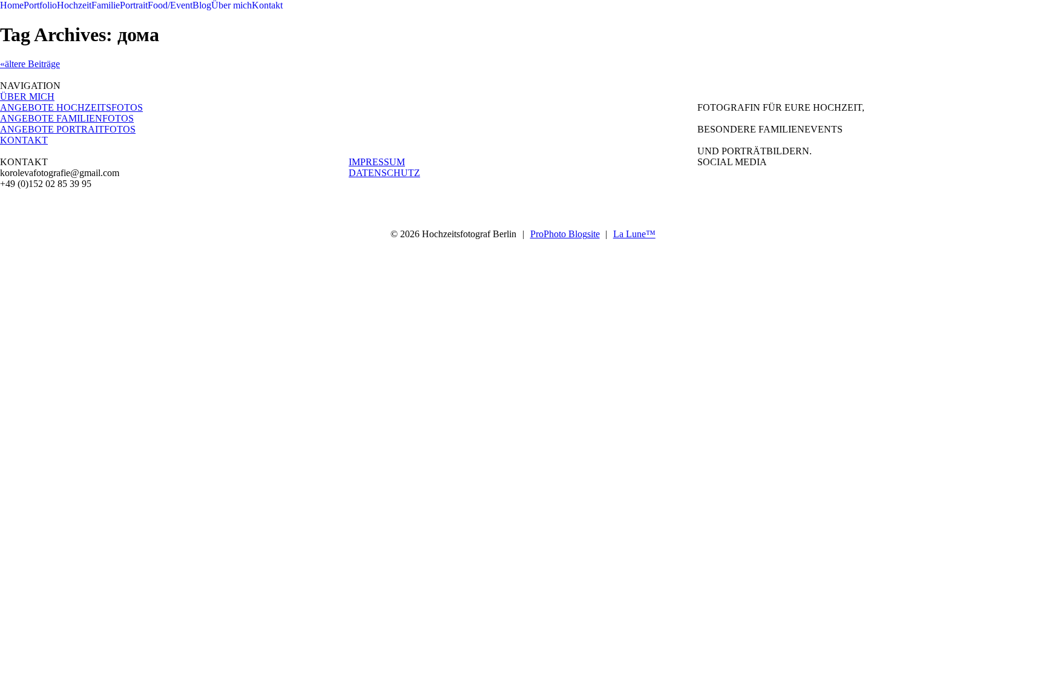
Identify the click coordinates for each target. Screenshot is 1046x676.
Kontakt (267, 5)
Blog (201, 5)
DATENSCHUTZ (384, 173)
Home (12, 5)
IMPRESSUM (377, 162)
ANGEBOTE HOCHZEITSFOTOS (71, 107)
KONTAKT (24, 140)
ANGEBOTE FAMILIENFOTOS (67, 118)
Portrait (134, 5)
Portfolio (40, 5)
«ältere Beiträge (30, 64)
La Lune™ (634, 234)
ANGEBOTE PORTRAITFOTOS (68, 129)
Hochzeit (74, 5)
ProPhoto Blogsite (565, 234)
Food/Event (170, 5)
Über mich (231, 5)
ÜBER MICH (27, 96)
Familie (105, 5)
